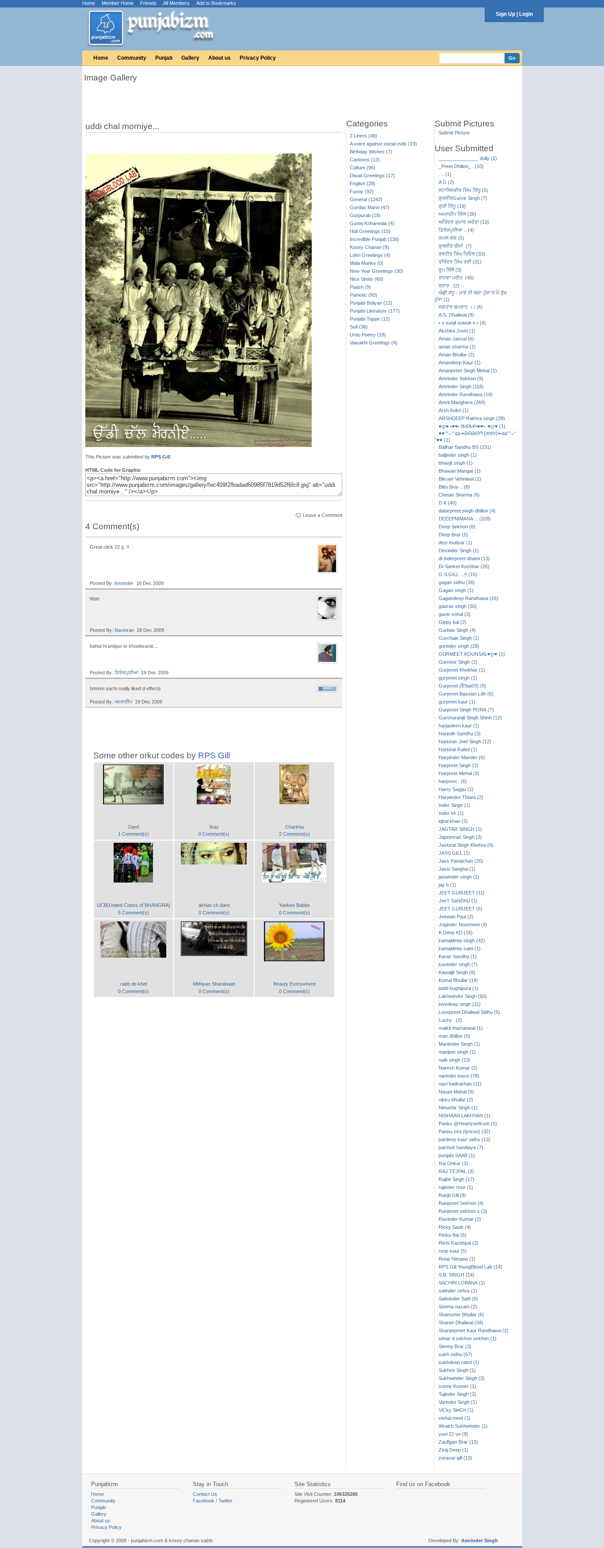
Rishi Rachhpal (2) (458, 1243)
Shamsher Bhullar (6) (461, 1314)
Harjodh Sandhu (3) (460, 733)
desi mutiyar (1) (455, 542)
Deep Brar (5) (453, 534)
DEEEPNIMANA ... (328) (465, 518)
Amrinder (124, 583)
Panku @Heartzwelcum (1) (468, 1123)
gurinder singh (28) (459, 646)
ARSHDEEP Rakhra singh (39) (472, 418)
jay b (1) (447, 884)
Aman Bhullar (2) (456, 354)
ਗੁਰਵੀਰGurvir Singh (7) (463, 198)
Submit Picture (454, 132)
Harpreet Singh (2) (458, 765)
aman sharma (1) (457, 346)
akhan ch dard (214, 905)
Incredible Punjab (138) (374, 239)
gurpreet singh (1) (458, 677)
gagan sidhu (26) (457, 582)
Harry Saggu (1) (456, 789)
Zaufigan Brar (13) (458, 1442)
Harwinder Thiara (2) (461, 797)
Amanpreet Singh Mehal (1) (468, 370)
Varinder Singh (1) (458, 1402)
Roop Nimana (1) (457, 1258)
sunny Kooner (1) (457, 1386)
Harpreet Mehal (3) (459, 773)
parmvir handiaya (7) (461, 1147)
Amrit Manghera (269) (462, 402)
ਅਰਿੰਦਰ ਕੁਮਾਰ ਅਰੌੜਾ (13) (464, 222)
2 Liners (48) (363, 135)
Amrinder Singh (479, 1540)
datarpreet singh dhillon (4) (467, 510)
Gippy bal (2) (452, 622)
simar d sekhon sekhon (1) (468, 1338)
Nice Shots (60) (366, 279)
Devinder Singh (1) (459, 550)
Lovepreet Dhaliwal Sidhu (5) (469, 1012)
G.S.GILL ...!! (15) (458, 574)
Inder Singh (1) (454, 805)
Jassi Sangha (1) (457, 868)
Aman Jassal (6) (456, 338)
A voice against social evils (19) (383, 143)
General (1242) (366, 199)
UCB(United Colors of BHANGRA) (133, 905)
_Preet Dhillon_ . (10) (461, 166)
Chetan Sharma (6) (459, 494)
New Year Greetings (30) (376, 271)
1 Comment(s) (133, 834)
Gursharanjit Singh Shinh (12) (470, 717)
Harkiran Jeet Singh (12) (465, 741)
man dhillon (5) (454, 1036)
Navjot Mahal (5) (456, 1091)
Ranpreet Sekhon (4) (461, 1203)
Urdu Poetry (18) (368, 334)
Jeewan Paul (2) (456, 916)
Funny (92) (362, 191)
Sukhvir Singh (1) (457, 1370)
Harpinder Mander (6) (462, 757)
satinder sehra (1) (458, 1290)
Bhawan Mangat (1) (460, 471)
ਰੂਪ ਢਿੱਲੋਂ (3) (450, 269)
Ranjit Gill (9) (452, 1195)
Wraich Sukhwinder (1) (463, 1426)
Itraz (214, 826)
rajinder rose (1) (456, 1187)
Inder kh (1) (451, 813)
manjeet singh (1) (457, 1052)
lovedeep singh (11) (460, 1004)
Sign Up (505, 14)
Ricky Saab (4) (455, 1227)
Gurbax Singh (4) (457, 630)
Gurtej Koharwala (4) (372, 223)
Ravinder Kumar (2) (460, 1219)
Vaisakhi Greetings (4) (374, 342)
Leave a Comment (322, 515)
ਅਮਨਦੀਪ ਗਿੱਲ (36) (457, 214)
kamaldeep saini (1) (460, 948)
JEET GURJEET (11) (462, 892)
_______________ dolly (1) (468, 158)
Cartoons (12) (365, 159)
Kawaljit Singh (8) (457, 972)
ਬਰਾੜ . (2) (449, 285)
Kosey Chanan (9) (369, 247)
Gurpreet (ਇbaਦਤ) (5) (462, 685)
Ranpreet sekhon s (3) (463, 1211)
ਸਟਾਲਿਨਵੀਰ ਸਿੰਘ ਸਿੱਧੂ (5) (463, 190)
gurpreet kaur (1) (457, 701)
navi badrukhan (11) (460, 1083)
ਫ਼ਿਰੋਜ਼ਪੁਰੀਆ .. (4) (456, 230)
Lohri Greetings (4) (370, 255)
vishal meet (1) (454, 1418)
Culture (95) (362, 167)
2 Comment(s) (294, 834)
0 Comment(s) (214, 834)
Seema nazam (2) (458, 1306)
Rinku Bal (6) (452, 1235)
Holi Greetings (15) (370, 231)
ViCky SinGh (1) (456, 1410)
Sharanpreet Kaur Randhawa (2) (473, 1330)
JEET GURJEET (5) (460, 908)
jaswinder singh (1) (459, 876)
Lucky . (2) (450, 1020)
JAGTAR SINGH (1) (460, 829)
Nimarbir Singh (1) (458, 1107)
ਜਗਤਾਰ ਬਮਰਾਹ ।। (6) (461, 307)
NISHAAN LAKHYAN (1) (464, 1115)
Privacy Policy (258, 58)
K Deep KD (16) (456, 932)
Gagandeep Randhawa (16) (468, 598)
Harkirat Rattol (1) (458, 749)
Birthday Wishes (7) (371, 151)
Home (88, 3)
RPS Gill (160, 456)
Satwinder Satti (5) (458, 1298)
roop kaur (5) (453, 1251)
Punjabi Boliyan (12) (371, 303)
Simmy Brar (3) (455, 1346)
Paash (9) (360, 287)
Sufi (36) (359, 326)
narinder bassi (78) (459, 1075)
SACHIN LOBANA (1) (462, 1282)
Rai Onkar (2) (453, 1163)
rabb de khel (133, 983)
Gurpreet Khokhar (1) (462, 670)
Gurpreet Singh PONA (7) (466, 709)
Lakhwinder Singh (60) (463, 996)
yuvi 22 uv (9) (453, 1434)
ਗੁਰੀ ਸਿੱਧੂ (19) (452, 206)
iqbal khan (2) (453, 821)
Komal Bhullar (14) (458, 980)
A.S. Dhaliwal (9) (456, 314)
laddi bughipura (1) (458, 988)
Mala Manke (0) (366, 263)
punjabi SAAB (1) (457, 1155)
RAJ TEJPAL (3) (456, 1171)
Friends (148, 3)
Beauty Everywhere (294, 983)
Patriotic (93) (363, 295)
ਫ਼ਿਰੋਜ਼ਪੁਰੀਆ (126, 672)
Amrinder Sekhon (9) (461, 378)
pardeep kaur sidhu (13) (464, 1139)
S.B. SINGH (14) (456, 1274)
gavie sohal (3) (454, 614)
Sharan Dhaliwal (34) (461, 1322)
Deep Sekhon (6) (457, 526)
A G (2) (446, 182)
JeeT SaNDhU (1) (458, 900)
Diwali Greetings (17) (372, 175)
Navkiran (124, 630)
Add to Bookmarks (216, 3)
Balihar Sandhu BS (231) (465, 447)
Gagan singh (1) (456, 590)
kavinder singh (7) (458, 964)
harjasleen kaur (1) (459, 725)
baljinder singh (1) (458, 455)
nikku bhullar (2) (456, 1099)
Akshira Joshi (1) (457, 330)
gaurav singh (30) (458, 606)
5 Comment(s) (133, 912)
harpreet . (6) (453, 781)
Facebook (203, 1500)
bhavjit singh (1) (456, 463)
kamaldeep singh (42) (462, 940)
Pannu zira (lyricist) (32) (464, 1131)
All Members (176, 3)
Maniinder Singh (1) (459, 1044)
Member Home (118, 3)
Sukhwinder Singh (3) (462, 1378)
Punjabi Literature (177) (375, 310)
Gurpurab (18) (365, 215)
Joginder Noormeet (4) (463, 924)
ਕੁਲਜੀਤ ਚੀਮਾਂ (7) (455, 245)
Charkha (294, 826)
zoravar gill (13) (455, 1457)
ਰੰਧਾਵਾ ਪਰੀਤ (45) (456, 277)
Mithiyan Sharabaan (214, 983)
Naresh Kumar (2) (458, 1067)
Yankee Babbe (294, 905)
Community (131, 58)
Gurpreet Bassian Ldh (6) (466, 693)
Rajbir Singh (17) (456, 1179)
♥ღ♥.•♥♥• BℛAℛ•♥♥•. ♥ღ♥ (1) (472, 426)
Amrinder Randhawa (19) (466, 394)
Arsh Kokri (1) (454, 410)
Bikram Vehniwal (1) (460, 479)
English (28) (362, 183)
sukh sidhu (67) (455, 1354)
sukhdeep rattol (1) (459, 1362)
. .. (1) (445, 174)
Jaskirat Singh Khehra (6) (466, 845)
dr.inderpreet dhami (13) (464, 558)
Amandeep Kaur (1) (460, 362)
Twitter (225, 1500)
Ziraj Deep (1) (453, 1449)
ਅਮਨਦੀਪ (123, 701)
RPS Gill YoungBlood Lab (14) (470, 1266)
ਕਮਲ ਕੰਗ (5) (451, 238)
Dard (133, 826)
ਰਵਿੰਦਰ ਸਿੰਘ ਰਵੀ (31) (460, 261)
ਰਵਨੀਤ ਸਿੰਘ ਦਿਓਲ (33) (462, 253)
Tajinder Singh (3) (457, 1394)
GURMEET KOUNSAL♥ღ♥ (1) (472, 654)
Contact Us (205, 1494)
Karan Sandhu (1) (458, 956)
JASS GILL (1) (454, 853)
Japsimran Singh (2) (460, 837)
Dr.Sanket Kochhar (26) (464, 566)
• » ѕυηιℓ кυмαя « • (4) (462, 322)
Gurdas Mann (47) (370, 207)
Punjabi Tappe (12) (370, 318)
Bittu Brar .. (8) (454, 486)
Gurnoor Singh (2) (458, 662)
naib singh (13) (454, 1060)
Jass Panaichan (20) (461, 861)
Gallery (190, 58)
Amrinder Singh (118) (461, 386)
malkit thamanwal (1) (461, 1028)
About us (219, 58)
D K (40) (448, 502)
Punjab (163, 58)
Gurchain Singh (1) (459, 638)
